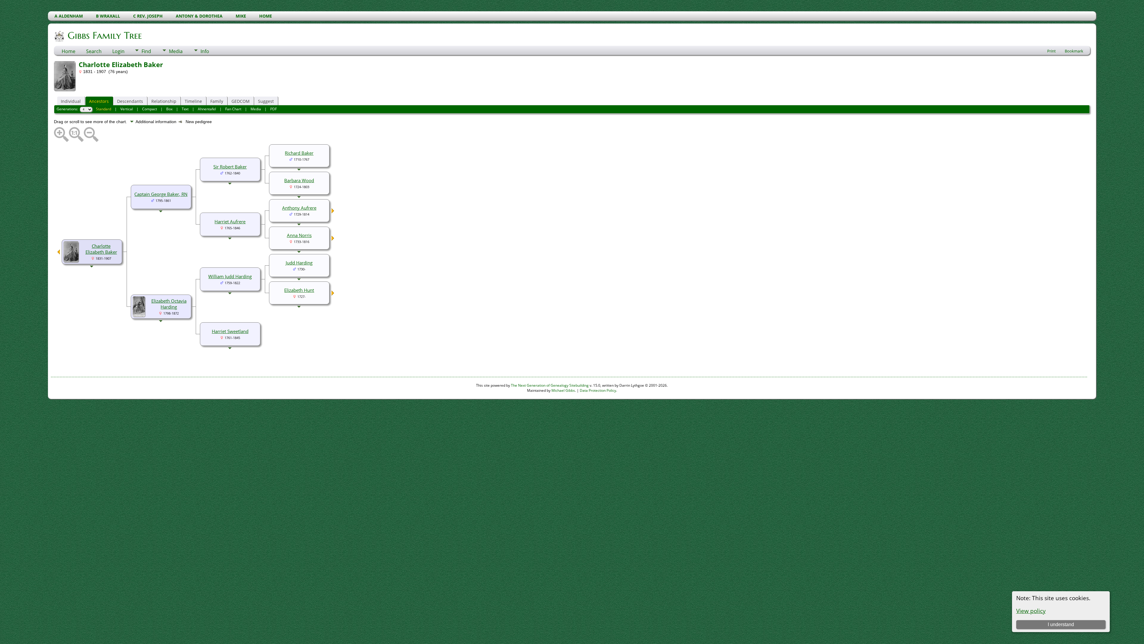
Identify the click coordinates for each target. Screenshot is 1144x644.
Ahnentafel (207, 109)
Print (1051, 51)
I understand (1061, 624)
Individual (71, 101)
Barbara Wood (299, 180)
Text (185, 109)
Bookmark (1074, 51)
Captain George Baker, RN (160, 194)
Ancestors (99, 101)
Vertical (126, 109)
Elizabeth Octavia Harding (168, 304)
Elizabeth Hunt (299, 290)
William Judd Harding (230, 276)
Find (146, 51)
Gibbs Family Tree (105, 35)
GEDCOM (240, 101)
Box (169, 109)
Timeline (193, 101)
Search (94, 51)
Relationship (163, 101)
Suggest (266, 101)
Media (176, 51)
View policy (1031, 610)
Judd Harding (299, 263)
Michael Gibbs (563, 390)
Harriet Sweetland (230, 331)
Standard (103, 109)
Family (216, 101)
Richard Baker (299, 153)
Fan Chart (233, 109)
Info (204, 51)
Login (118, 51)
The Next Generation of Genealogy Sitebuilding (550, 385)
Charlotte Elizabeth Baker (101, 249)
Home (68, 51)
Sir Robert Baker (230, 167)
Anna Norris (299, 235)
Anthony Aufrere (299, 208)
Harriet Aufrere (229, 222)
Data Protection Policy (598, 390)
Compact (149, 109)
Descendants (130, 101)
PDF (273, 109)
